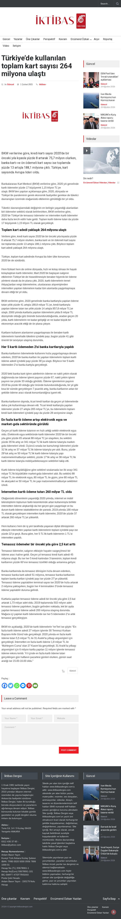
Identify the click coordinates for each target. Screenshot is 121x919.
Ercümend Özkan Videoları (95, 183)
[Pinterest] (29, 685)
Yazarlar (18, 39)
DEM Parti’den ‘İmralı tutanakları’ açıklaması (109, 76)
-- (101, 834)
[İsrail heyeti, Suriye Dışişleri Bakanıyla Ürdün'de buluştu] (91, 854)
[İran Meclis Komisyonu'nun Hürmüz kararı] (91, 101)
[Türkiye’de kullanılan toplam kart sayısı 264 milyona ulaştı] (40, 116)
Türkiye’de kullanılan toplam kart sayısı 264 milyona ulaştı (36, 66)
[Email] (35, 685)
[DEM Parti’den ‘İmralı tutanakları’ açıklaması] (91, 80)
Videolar (111, 183)
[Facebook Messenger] (23, 685)
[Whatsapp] (17, 685)
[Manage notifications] (113, 912)
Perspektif (49, 39)
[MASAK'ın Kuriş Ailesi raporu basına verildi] (91, 121)
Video (6, 45)
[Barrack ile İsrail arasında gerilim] (91, 833)
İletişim (17, 45)
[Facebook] (4, 685)
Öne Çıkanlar (33, 39)
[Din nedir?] (101, 160)
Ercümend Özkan (80, 39)
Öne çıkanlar (9, 898)
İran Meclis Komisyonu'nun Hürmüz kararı (108, 97)
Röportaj (107, 39)
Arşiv (96, 39)
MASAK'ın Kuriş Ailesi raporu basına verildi (108, 117)
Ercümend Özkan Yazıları (66, 898)
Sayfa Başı (109, 898)
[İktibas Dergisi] (60, 24)
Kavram (63, 39)
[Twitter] (10, 685)
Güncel (6, 39)
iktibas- (42, 84)
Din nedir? (88, 178)
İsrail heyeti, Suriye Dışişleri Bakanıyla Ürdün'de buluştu (110, 850)
